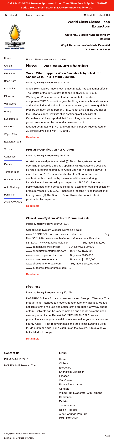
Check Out (104, 15)
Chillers (8, 65)
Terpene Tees (11, 172)
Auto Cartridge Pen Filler (12, 191)
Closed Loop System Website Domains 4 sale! (58, 218)
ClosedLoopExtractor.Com (33, 433)
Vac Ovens (10, 103)
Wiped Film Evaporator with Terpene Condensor (13, 145)
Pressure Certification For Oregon (50, 149)
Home (7, 58)
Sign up (40, 15)
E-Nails (8, 164)
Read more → (34, 137)
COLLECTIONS (13, 202)
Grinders (9, 126)
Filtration (9, 96)
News (31, 65)
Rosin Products (12, 179)
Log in (29, 15)
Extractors (9, 73)
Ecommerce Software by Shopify (19, 438)
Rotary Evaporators (11, 115)
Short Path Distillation (10, 85)
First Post (33, 286)
